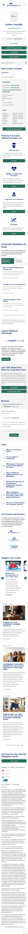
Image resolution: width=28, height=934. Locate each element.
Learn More (14, 387)
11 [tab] (15, 431)
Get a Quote (14, 52)
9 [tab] (13, 431)
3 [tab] (7, 431)
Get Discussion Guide (11, 391)
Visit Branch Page (8, 105)
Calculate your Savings (10, 278)
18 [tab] (22, 431)
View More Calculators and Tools (13, 315)
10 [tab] (14, 431)
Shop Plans (6, 359)
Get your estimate (8, 293)
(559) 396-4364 (18, 38)
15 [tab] (19, 431)
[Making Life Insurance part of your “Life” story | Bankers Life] (13, 566)
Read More (6, 639)
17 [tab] (21, 431)
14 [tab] (18, 431)
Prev (2, 578)
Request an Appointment (14, 48)
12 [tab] (16, 431)
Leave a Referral (14, 57)
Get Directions (7, 102)
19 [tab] (23, 431)
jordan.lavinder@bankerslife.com (12, 90)
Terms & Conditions (5, 784)
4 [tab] (8, 431)
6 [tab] (10, 431)
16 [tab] (20, 431)
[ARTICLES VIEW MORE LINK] (14, 745)
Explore (14, 161)
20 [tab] (24, 431)
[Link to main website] (14, 5)
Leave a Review (14, 43)
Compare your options (9, 310)
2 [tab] (6, 431)
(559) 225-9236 (15, 85)
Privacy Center (16, 784)
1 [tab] (5, 431)
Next (25, 578)
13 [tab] (17, 431)
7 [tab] (11, 431)
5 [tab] (9, 431)
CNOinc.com (4, 786)
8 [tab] (12, 431)
